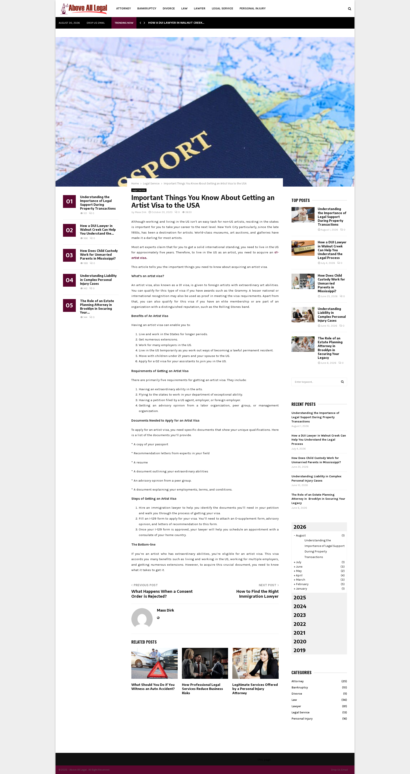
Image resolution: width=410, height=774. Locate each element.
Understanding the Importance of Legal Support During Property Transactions (98, 202)
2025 (300, 597)
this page (264, 759)
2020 (300, 641)
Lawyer (199, 8)
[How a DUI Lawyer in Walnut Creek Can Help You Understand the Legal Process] (303, 248)
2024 (300, 606)
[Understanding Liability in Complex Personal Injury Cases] (303, 314)
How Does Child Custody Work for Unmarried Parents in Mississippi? (99, 254)
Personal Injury (253, 8)
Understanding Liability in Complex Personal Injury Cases (98, 279)
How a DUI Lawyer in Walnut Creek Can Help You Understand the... (98, 229)
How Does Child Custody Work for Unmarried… (185, 22)
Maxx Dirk (140, 212)
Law (184, 8)
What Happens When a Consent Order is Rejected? (162, 594)
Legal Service (222, 8)
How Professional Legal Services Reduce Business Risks (202, 689)
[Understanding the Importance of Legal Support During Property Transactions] (303, 214)
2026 (300, 526)
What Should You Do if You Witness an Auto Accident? (153, 687)
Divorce (169, 8)
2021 (299, 632)
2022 (300, 624)
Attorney (123, 8)
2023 (300, 615)
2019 (300, 650)
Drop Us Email (96, 22)
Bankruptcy (146, 8)
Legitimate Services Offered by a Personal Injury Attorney (255, 689)
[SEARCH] (342, 382)
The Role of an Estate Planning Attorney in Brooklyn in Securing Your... (97, 306)
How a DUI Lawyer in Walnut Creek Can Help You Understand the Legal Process (332, 250)
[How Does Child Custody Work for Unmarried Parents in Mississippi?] (303, 281)
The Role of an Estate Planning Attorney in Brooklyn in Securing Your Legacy (330, 347)
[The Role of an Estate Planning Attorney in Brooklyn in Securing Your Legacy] (303, 344)
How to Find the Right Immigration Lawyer (257, 594)
